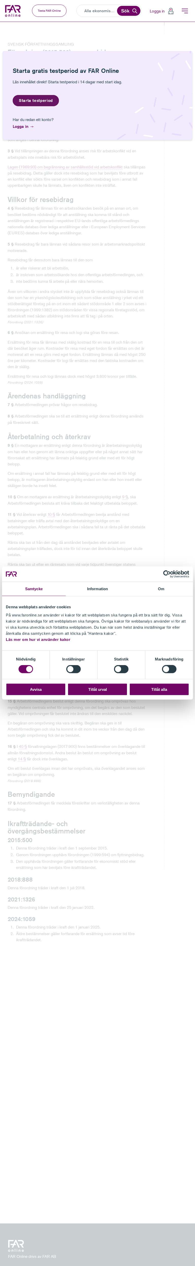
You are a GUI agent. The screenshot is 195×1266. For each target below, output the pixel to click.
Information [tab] (97, 589)
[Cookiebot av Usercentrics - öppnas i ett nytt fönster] (167, 574)
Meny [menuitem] (184, 11)
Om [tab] (161, 589)
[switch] (73, 669)
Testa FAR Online (49, 10)
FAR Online (13, 11)
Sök (125, 11)
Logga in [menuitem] (157, 11)
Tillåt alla (159, 689)
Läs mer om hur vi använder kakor (38, 639)
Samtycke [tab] (34, 589)
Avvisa (36, 689)
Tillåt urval (97, 689)
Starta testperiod (36, 100)
